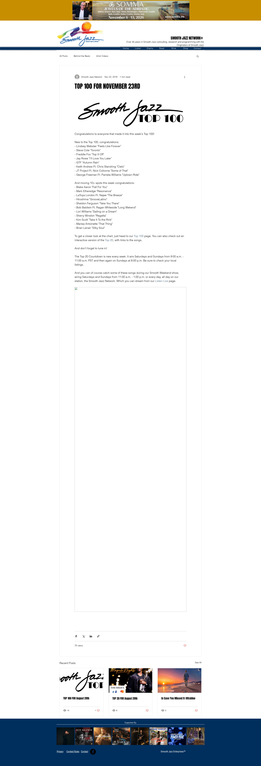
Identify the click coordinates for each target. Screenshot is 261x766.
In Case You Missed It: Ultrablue (178, 698)
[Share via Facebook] (76, 636)
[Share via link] (98, 636)
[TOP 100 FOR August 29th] (81, 680)
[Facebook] (93, 752)
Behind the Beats (82, 56)
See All (198, 662)
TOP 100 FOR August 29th (76, 698)
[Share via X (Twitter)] (83, 636)
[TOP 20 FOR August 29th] (130, 680)
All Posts (64, 56)
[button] (138, 48)
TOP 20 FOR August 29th (124, 698)
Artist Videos (102, 56)
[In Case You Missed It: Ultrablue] (179, 680)
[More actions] (184, 77)
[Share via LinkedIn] (90, 636)
